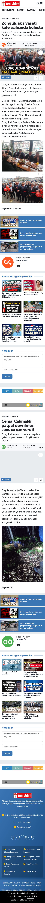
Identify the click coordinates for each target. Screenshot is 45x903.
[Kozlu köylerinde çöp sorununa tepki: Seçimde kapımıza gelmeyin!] (33, 307)
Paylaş (7, 77)
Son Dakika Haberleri (9, 872)
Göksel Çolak (21, 260)
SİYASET (15, 19)
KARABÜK (31, 10)
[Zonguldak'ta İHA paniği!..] (11, 665)
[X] (19, 837)
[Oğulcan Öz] (8, 641)
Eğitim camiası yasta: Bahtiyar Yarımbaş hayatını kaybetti (11, 339)
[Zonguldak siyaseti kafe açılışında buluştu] (22, 61)
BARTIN (20, 10)
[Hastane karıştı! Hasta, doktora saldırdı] (33, 286)
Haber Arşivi (31, 871)
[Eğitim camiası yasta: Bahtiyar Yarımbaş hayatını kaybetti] (11, 330)
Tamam (30, 900)
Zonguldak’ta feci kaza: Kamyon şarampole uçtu (10, 716)
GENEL (32, 883)
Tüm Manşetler (32, 864)
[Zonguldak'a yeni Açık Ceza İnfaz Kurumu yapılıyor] (33, 686)
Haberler (5, 19)
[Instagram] (25, 837)
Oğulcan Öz (21, 639)
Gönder (7, 376)
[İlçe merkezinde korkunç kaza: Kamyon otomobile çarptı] (33, 665)
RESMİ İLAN (30, 885)
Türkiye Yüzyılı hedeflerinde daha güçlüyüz (31, 716)
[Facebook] (14, 837)
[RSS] (31, 837)
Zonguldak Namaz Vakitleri (12, 858)
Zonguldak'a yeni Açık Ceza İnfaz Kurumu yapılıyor (33, 695)
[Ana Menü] (41, 4)
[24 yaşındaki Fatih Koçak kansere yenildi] (11, 686)
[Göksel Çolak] (8, 262)
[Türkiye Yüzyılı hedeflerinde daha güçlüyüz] (33, 707)
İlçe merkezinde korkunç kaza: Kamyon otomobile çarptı (33, 674)
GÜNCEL (22, 885)
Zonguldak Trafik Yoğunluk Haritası (32, 858)
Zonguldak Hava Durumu (32, 850)
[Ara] (38, 4)
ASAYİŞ (29, 890)
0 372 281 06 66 (24, 822)
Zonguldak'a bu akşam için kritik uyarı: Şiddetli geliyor (11, 295)
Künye (38, 885)
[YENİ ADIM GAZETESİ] (11, 3)
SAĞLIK (14, 885)
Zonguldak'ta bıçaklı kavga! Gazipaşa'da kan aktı (32, 339)
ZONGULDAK (8, 10)
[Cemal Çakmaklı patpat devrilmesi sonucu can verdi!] (22, 464)
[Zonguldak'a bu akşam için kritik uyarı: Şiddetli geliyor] (11, 286)
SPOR (39, 883)
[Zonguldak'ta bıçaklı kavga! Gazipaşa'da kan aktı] (33, 330)
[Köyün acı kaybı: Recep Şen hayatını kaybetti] (11, 307)
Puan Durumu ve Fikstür (11, 865)
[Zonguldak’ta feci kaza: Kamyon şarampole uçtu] (11, 707)
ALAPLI (15, 417)
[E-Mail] (18, 266)
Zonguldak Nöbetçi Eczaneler (11, 850)
